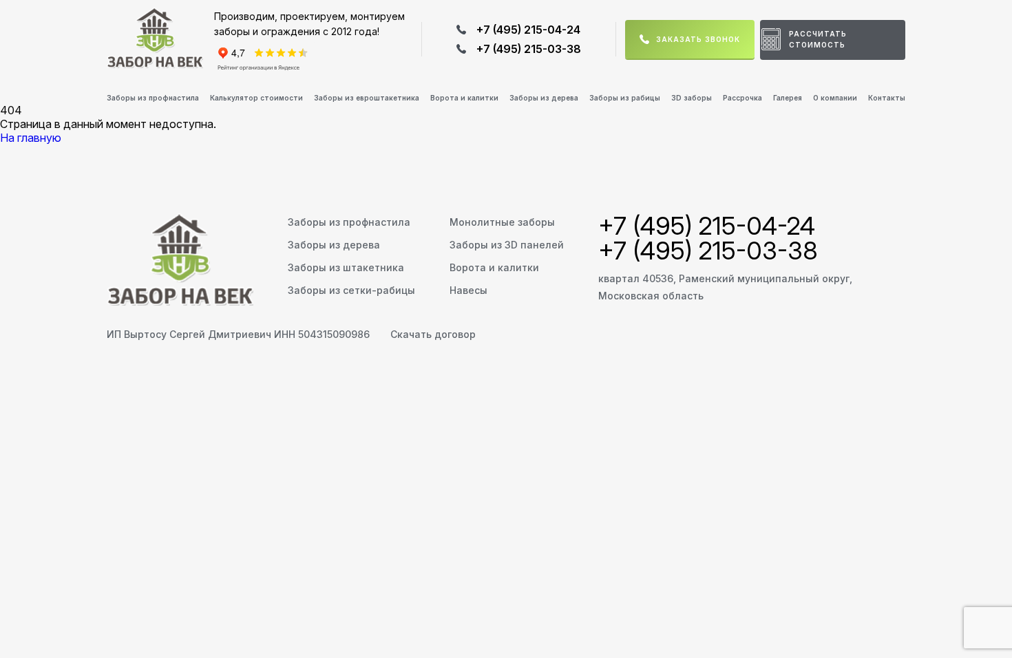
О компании (835, 98)
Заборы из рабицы (624, 98)
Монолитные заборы (502, 222)
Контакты (886, 98)
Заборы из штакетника (346, 267)
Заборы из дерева (543, 98)
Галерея (787, 98)
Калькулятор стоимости (256, 98)
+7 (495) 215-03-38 (528, 49)
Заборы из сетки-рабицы (351, 290)
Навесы (468, 290)
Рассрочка (742, 98)
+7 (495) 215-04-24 (528, 29)
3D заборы (691, 98)
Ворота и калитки (464, 98)
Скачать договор (433, 334)
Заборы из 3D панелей (507, 245)
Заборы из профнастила (153, 98)
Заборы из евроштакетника (366, 98)
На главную (30, 138)
